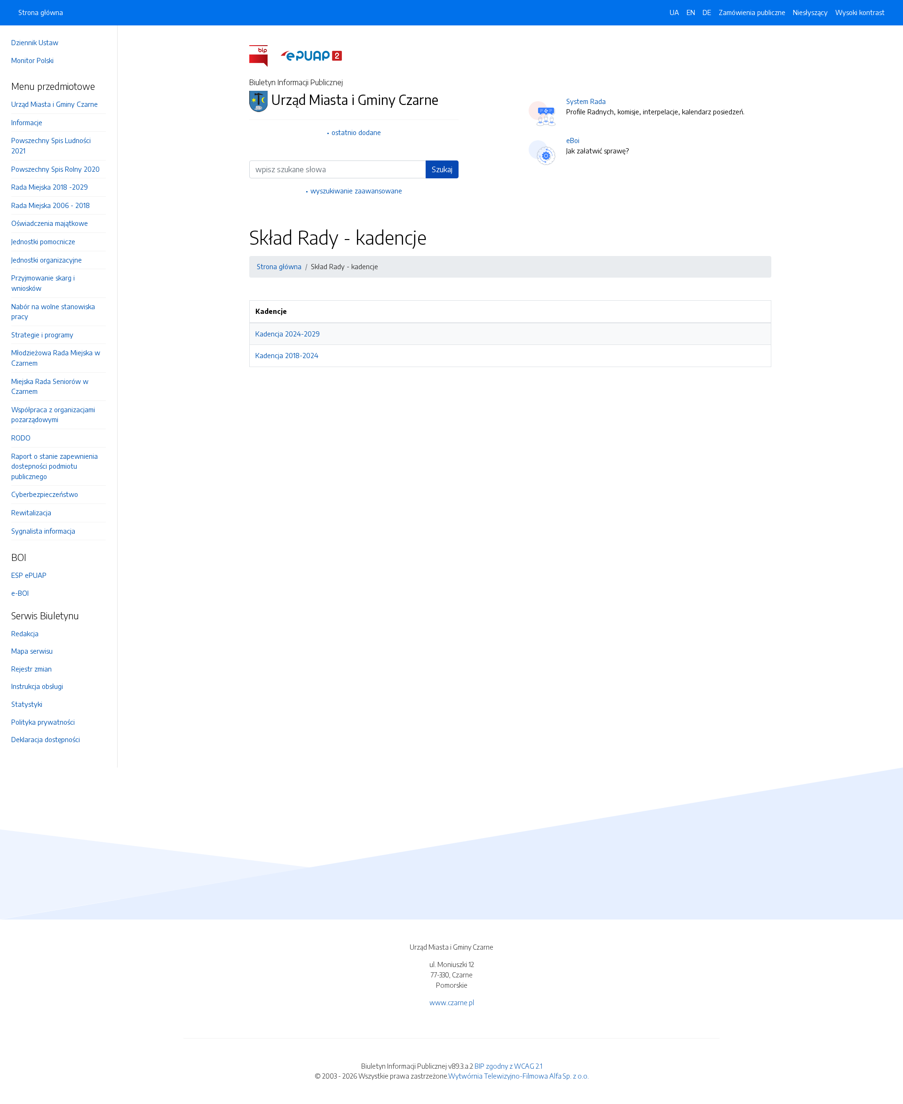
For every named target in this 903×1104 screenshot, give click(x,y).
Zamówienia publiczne (752, 12)
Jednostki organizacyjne (46, 260)
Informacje (26, 122)
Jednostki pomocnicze (43, 241)
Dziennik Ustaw (34, 42)
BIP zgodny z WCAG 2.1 (508, 1066)
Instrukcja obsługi (37, 686)
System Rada (586, 101)
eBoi (572, 140)
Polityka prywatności (43, 722)
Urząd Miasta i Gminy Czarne (54, 104)
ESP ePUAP (29, 575)
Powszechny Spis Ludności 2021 (51, 145)
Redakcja (25, 633)
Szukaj (442, 169)
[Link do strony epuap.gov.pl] (311, 55)
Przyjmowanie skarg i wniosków (43, 282)
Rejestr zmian (31, 668)
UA (674, 12)
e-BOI (20, 593)
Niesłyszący (810, 12)
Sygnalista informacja (43, 531)
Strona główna (40, 12)
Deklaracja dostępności (45, 739)
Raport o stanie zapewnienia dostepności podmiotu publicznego (54, 466)
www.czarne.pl (451, 1002)
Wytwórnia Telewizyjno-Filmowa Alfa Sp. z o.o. (518, 1076)
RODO (21, 437)
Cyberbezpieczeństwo (44, 494)
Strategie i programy (42, 334)
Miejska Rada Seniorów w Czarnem (49, 386)
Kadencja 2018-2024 (286, 355)
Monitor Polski (32, 60)
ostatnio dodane (356, 132)
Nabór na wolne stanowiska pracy (53, 311)
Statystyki (26, 704)
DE (707, 12)
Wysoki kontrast (860, 12)
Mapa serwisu (32, 651)
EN (691, 12)
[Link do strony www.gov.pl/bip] (264, 55)
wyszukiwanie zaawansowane (356, 190)
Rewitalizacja (31, 512)
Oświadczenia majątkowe (49, 223)
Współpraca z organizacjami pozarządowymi (53, 414)
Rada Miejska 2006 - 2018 (50, 205)
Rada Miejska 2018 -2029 (49, 187)
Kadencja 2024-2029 (287, 333)
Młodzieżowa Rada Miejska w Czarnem (55, 357)
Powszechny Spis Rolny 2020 (55, 169)
